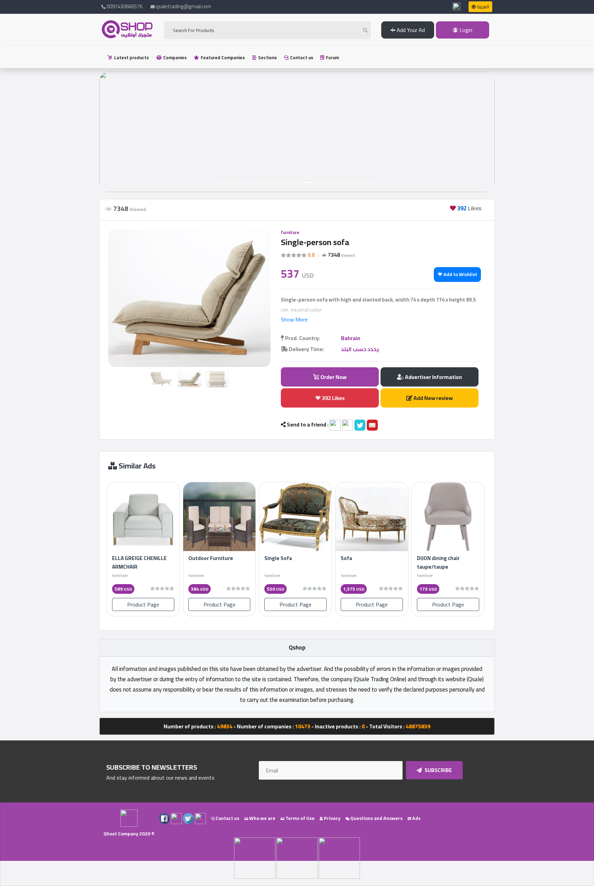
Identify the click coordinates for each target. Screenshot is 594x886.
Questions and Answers (376, 818)
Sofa (346, 558)
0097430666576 (124, 6)
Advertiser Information (433, 377)
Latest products (131, 57)
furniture (290, 232)
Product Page (143, 604)
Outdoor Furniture (210, 558)
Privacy (331, 818)
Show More (294, 319)
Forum (332, 57)
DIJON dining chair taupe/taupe (438, 562)
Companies (174, 57)
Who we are (261, 818)
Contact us (301, 57)
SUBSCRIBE (438, 770)
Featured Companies (222, 57)
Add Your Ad (410, 30)
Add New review (432, 398)
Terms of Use (299, 818)
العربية (482, 6)
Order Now (332, 377)
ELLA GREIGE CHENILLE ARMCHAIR (139, 562)
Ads (415, 818)
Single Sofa (278, 558)
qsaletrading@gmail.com (183, 6)
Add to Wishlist (459, 274)
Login (465, 30)
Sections (267, 57)
